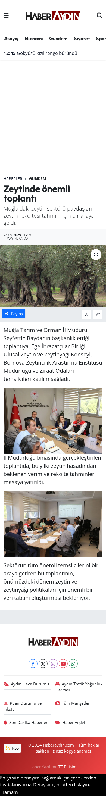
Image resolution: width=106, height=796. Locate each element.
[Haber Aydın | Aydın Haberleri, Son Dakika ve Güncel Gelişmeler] (53, 14)
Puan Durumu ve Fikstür (23, 706)
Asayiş (11, 38)
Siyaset (82, 38)
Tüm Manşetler (76, 703)
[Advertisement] (53, 120)
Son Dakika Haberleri (29, 722)
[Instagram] (53, 663)
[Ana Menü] (6, 15)
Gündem (58, 38)
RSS (15, 748)
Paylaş (17, 313)
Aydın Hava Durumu (30, 684)
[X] (43, 663)
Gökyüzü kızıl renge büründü (40, 53)
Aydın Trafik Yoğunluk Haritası (79, 686)
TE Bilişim (67, 766)
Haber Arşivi (73, 722)
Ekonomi (33, 38)
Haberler (13, 178)
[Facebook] (33, 663)
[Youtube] (63, 663)
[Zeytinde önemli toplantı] (53, 276)
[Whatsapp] (73, 663)
